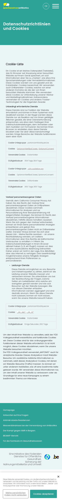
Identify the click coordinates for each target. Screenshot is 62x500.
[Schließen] (58, 476)
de (46, 6)
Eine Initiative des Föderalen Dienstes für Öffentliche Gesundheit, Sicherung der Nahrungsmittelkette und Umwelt (22, 459)
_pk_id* (30, 312)
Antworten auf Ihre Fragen (15, 415)
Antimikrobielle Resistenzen (16, 420)
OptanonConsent (46, 149)
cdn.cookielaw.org (35, 169)
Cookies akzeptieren (43, 494)
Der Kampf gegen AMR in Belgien (19, 430)
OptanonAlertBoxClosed (27, 149)
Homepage (9, 410)
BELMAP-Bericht (10, 435)
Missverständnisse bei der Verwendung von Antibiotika (30, 425)
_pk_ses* (21, 312)
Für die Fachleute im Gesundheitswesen (22, 441)
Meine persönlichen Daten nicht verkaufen (16, 494)
